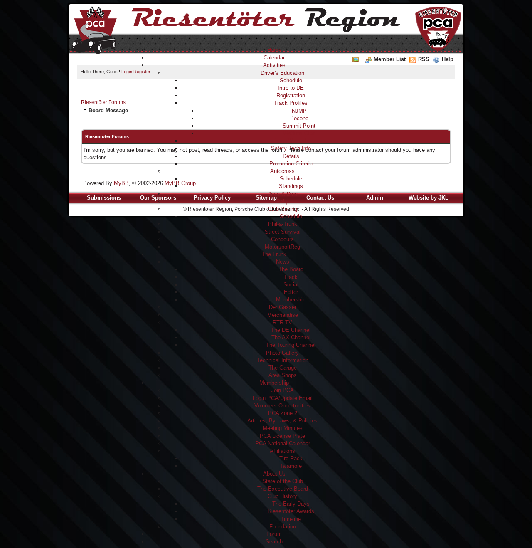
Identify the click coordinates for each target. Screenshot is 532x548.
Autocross (282, 171)
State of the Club (282, 481)
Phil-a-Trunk (282, 224)
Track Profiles (291, 103)
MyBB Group (180, 183)
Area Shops (282, 375)
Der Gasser (282, 307)
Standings (291, 186)
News (282, 262)
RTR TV (282, 322)
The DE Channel (290, 330)
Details (291, 156)
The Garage (282, 368)
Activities (274, 65)
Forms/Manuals (291, 141)
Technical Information (282, 360)
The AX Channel (290, 337)
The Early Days (291, 504)
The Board (290, 269)
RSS (423, 59)
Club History (282, 496)
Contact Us (320, 198)
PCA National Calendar (282, 443)
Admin (374, 198)
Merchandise (282, 315)
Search (274, 541)
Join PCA (282, 390)
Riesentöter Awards (291, 511)
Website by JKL (428, 198)
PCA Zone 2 (282, 413)
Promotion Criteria (291, 163)
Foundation (282, 526)
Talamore (291, 466)
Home (274, 50)
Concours (282, 239)
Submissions (104, 198)
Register (141, 71)
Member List (390, 59)
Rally (282, 201)
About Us (274, 474)
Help (447, 59)
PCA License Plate (282, 436)
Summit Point (299, 126)
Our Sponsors (158, 198)
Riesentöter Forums (103, 102)
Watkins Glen (299, 133)
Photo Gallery (282, 353)
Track (291, 277)
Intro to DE (291, 88)
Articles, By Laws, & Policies (282, 420)
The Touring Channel (290, 345)
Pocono (299, 118)
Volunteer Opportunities (282, 405)
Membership (290, 299)
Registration (290, 95)
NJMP (299, 111)
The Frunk (274, 254)
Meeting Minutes (283, 428)
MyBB (121, 183)
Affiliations (282, 451)
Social (290, 284)
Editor (291, 292)
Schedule (291, 80)
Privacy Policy (212, 198)
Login (126, 71)
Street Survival (282, 232)
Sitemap (266, 198)
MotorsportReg (282, 247)
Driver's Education (282, 73)
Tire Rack (291, 458)
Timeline (291, 519)
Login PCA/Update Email (283, 398)
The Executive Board (282, 489)
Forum (274, 534)
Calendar (274, 57)
